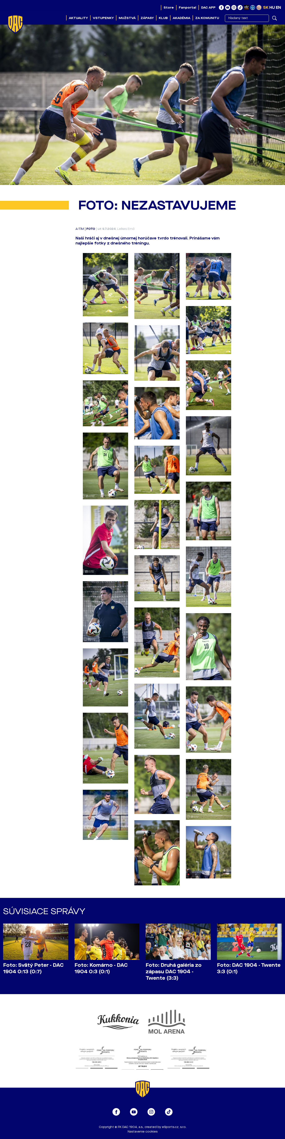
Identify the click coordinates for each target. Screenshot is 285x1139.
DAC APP (208, 7)
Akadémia (181, 18)
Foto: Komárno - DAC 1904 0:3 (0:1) (101, 968)
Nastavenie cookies (143, 1132)
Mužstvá (127, 18)
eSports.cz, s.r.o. (174, 1127)
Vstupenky (103, 18)
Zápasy (147, 18)
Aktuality (78, 18)
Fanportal (187, 7)
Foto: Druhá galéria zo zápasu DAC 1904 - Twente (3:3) (174, 971)
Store (169, 7)
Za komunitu (207, 18)
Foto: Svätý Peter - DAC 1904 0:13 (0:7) (33, 968)
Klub (163, 18)
